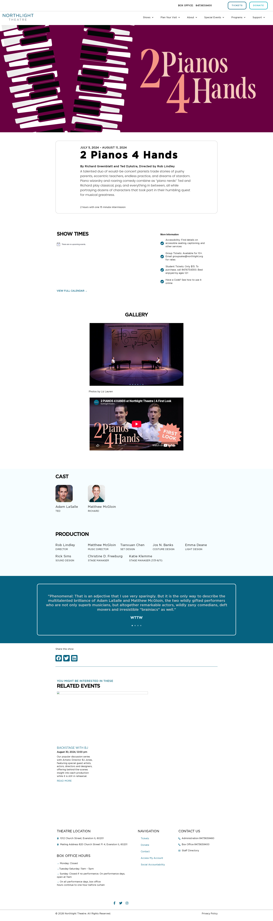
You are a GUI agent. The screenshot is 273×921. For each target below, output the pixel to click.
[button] (132, 625)
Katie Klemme (140, 556)
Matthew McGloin (102, 506)
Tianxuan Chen (132, 545)
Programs (236, 17)
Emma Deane (196, 545)
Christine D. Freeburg (105, 556)
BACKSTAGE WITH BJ (72, 747)
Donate (145, 845)
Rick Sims (63, 556)
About (190, 17)
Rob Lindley (65, 545)
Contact (145, 851)
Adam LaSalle (66, 506)
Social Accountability (153, 865)
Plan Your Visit (169, 17)
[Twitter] (120, 903)
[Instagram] (127, 903)
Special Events (212, 17)
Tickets (145, 838)
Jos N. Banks (163, 545)
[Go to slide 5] (140, 384)
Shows (146, 17)
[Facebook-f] (114, 903)
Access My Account (152, 858)
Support (257, 17)
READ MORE (64, 781)
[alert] (106, 244)
